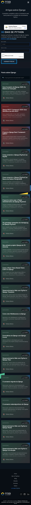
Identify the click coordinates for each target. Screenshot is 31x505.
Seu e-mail (4, 47)
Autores (15, 483)
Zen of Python (15, 476)
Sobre (15, 486)
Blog (15, 478)
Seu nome (3, 41)
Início (15, 473)
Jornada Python (15, 488)
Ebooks (16, 481)
